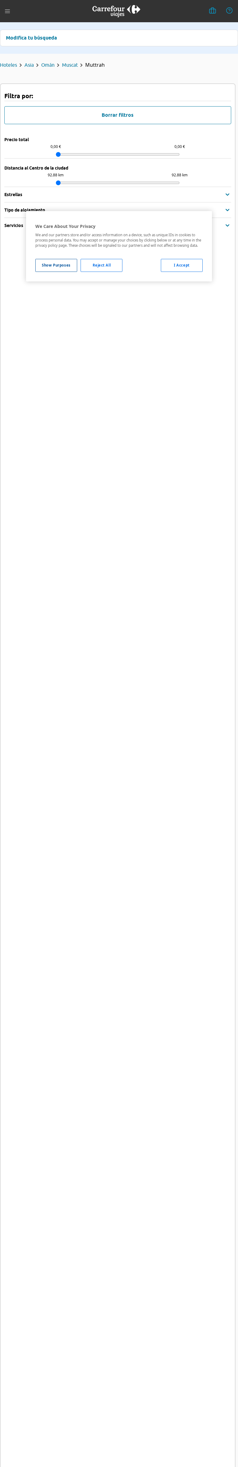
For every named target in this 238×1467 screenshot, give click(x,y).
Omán (48, 65)
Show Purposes (56, 265)
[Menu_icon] (7, 11)
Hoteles (8, 65)
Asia (29, 65)
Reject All (102, 265)
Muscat (70, 65)
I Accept (182, 265)
